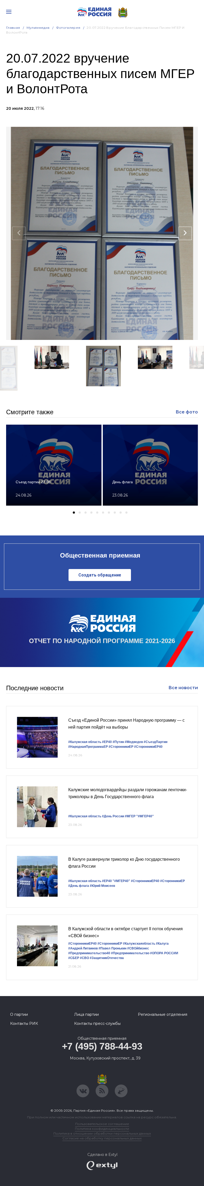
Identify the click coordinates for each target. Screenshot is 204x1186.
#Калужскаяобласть (139, 943)
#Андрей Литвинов (83, 948)
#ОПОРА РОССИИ (164, 953)
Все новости (183, 687)
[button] (47, 397)
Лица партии (86, 1014)
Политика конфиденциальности (102, 1129)
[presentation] (19, 233)
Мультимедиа (38, 28)
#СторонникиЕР (121, 747)
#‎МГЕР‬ (130, 816)
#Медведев (134, 742)
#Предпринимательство (130, 953)
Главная (13, 28)
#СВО (84, 958)
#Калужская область (84, 742)
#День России (113, 816)
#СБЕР (73, 958)
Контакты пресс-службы (97, 1023)
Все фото (187, 412)
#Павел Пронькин (112, 948)
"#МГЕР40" (145, 816)
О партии (19, 1014)
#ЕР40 (107, 742)
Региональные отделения (162, 1014)
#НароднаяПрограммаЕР (88, 747)
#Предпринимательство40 (89, 953)
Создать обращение (99, 575)
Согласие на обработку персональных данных (102, 1138)
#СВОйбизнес (138, 948)
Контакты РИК (24, 1023)
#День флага (78, 886)
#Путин (118, 742)
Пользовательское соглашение (102, 1124)
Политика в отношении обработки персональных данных (102, 1133)
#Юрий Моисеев (102, 886)
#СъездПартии (155, 742)
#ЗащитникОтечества (107, 958)
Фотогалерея (68, 28)
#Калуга (162, 943)
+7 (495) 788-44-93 (102, 1046)
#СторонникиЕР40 (148, 747)
